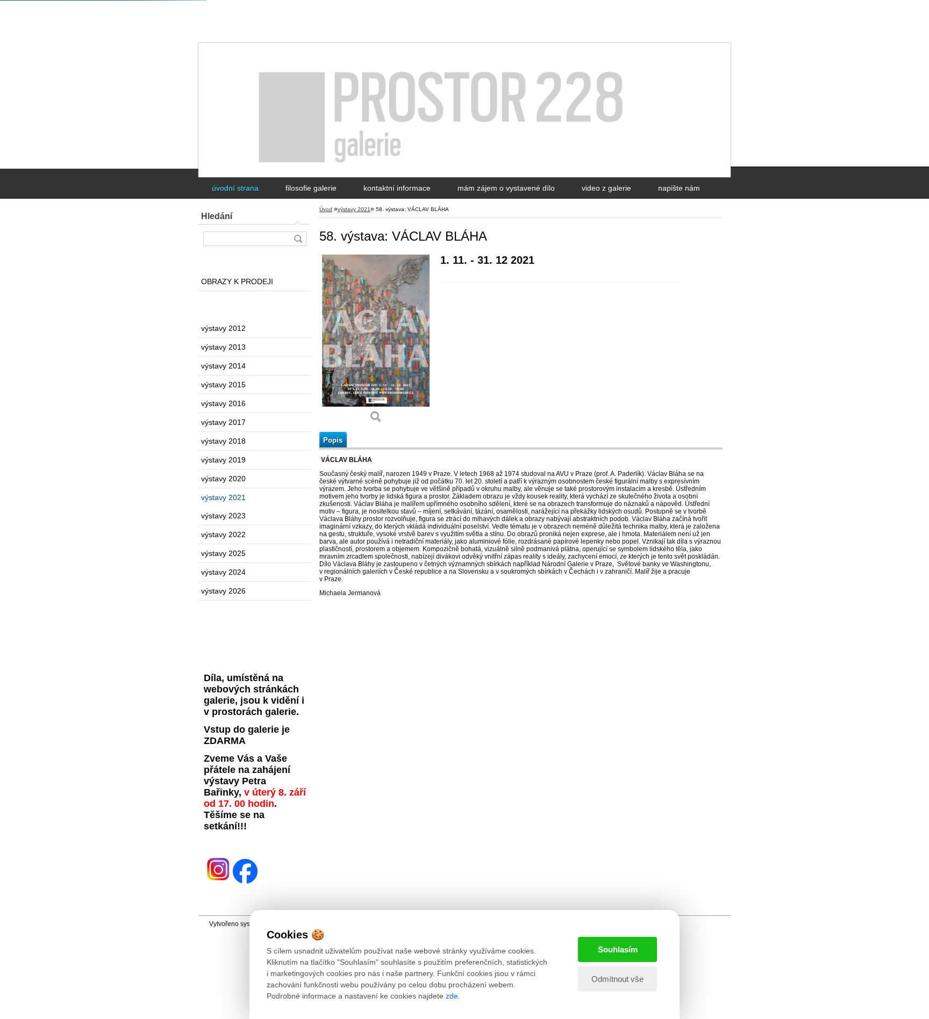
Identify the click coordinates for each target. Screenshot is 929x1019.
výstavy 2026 (223, 591)
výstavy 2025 (223, 553)
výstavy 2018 (223, 441)
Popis (332, 440)
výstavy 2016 (223, 403)
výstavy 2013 (223, 347)
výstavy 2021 (223, 497)
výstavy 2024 (223, 572)
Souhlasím (618, 949)
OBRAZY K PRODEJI (237, 281)
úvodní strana (235, 188)
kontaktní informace (397, 188)
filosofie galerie (311, 188)
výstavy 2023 (223, 515)
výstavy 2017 (223, 422)
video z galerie (606, 188)
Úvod (325, 209)
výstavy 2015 (223, 384)
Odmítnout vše (617, 979)
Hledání (216, 216)
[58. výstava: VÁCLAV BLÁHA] (376, 342)
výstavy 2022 (223, 534)
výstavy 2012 (223, 328)
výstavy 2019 (223, 460)
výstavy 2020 (223, 478)
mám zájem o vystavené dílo (506, 188)
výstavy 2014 (223, 366)
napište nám (679, 188)
